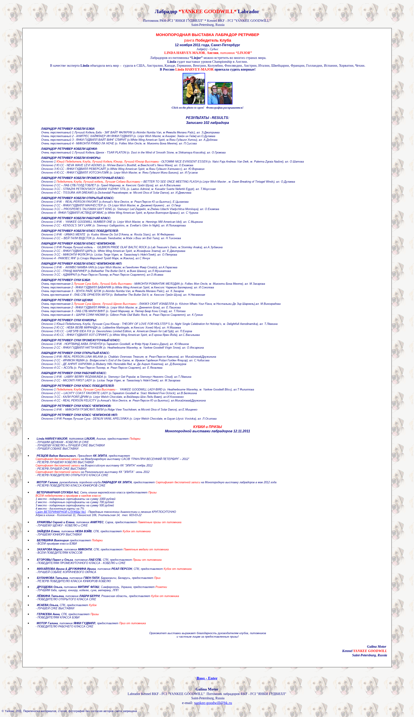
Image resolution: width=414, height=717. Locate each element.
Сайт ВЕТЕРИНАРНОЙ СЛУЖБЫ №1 (61, 511)
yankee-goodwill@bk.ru (213, 703)
